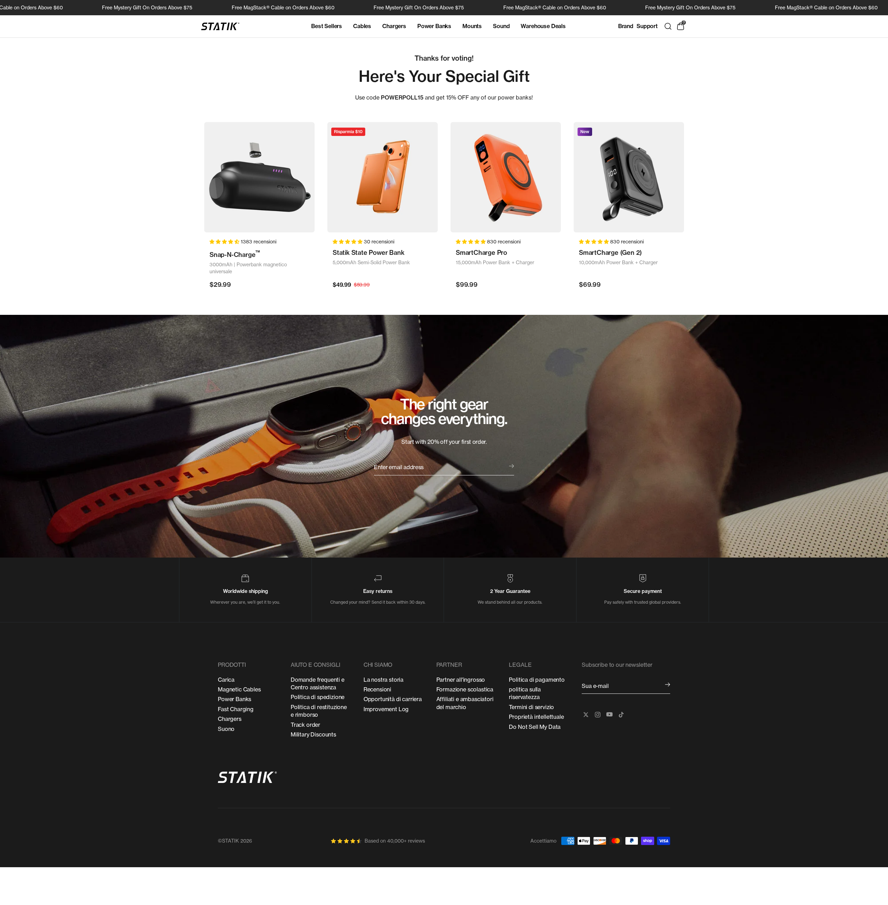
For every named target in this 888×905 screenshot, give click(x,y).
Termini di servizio (531, 707)
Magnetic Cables (239, 689)
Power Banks (434, 26)
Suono (226, 728)
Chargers (394, 26)
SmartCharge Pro (481, 253)
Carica (226, 679)
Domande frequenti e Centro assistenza (317, 683)
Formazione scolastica (465, 689)
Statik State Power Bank (368, 253)
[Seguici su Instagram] (598, 714)
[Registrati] (667, 685)
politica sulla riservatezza (525, 693)
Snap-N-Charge (235, 254)
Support (647, 26)
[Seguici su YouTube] (609, 714)
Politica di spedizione (317, 696)
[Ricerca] (668, 26)
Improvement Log (386, 709)
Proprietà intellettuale (536, 716)
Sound (501, 26)
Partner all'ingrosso (460, 679)
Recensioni (377, 689)
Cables (362, 26)
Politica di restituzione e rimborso (319, 711)
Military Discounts (313, 734)
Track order (305, 724)
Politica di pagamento (537, 679)
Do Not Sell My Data (535, 726)
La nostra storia (383, 679)
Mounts (472, 26)
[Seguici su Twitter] (586, 714)
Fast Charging (236, 709)
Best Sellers (326, 26)
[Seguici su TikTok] (621, 714)
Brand (625, 26)
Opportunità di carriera (393, 699)
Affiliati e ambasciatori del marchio (465, 703)
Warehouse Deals (543, 26)
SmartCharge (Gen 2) (610, 253)
